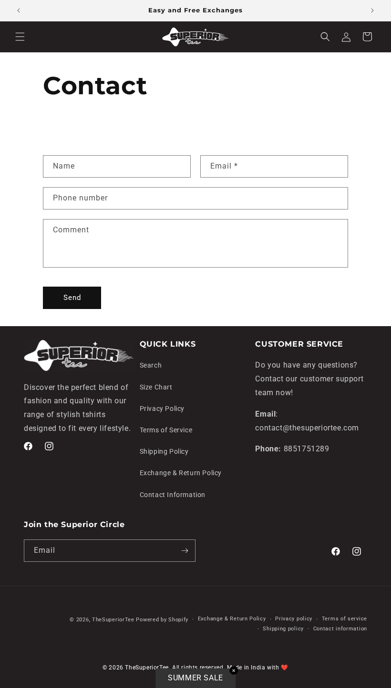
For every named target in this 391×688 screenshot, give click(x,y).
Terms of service (344, 619)
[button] (20, 36)
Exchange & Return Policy (181, 473)
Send (72, 297)
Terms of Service (166, 430)
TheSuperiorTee (113, 620)
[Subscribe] (184, 550)
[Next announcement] (372, 10)
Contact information (340, 629)
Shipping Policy (164, 451)
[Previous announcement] (18, 10)
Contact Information (173, 495)
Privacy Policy (162, 408)
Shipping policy (283, 629)
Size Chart (156, 387)
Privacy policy (293, 619)
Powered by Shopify (162, 620)
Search (151, 365)
